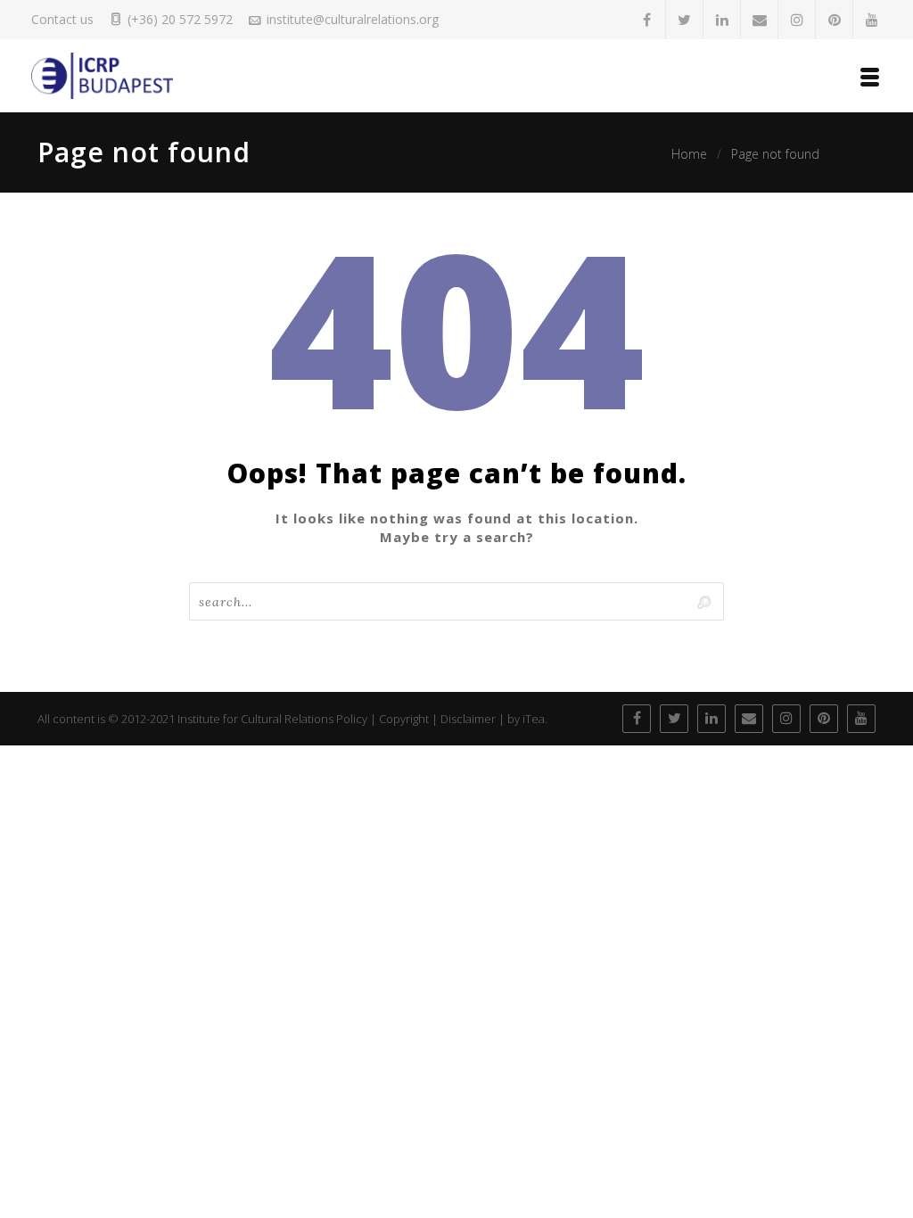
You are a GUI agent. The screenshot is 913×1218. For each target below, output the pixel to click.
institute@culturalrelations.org (353, 19)
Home (689, 153)
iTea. (534, 719)
